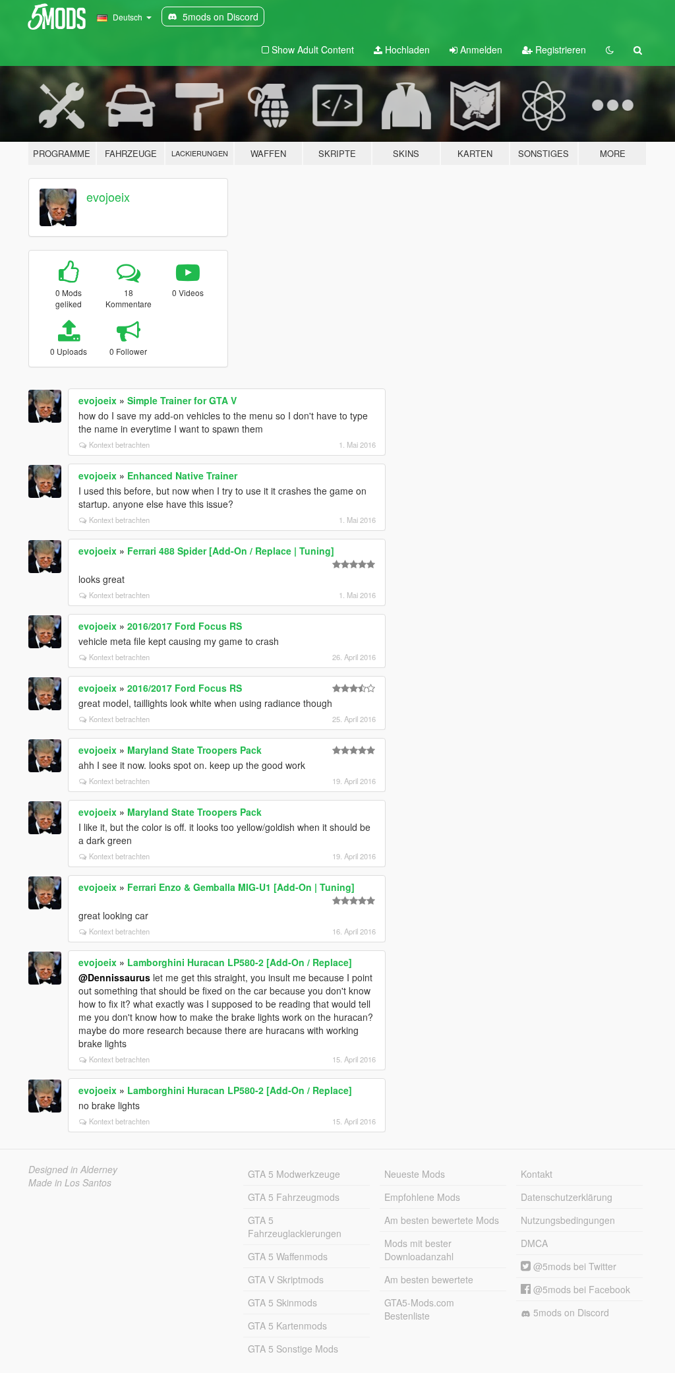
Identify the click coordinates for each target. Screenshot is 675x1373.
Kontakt (536, 1173)
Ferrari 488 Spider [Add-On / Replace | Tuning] (230, 550)
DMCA (534, 1243)
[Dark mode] (610, 49)
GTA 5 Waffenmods (288, 1256)
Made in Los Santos (69, 1182)
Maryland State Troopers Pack (194, 749)
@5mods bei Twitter (573, 1266)
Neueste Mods (414, 1173)
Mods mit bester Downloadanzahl (419, 1249)
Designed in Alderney (72, 1169)
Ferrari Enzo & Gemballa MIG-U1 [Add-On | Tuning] (241, 887)
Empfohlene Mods (422, 1197)
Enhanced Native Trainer (182, 475)
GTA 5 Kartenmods (287, 1325)
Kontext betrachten (119, 444)
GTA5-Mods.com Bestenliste (419, 1309)
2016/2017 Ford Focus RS (184, 625)
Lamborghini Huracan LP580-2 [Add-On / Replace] (239, 962)
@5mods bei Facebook (580, 1289)
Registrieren (559, 49)
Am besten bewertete (428, 1279)
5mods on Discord (570, 1312)
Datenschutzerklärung (566, 1197)
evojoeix (108, 196)
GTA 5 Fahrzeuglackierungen (294, 1226)
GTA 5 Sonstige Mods (293, 1348)
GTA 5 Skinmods (282, 1302)
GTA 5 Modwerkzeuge (294, 1173)
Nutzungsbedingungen (568, 1220)
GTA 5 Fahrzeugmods (293, 1197)
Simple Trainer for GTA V (182, 400)
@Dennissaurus (114, 977)
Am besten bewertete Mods (441, 1220)
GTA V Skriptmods (286, 1279)
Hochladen (406, 49)
